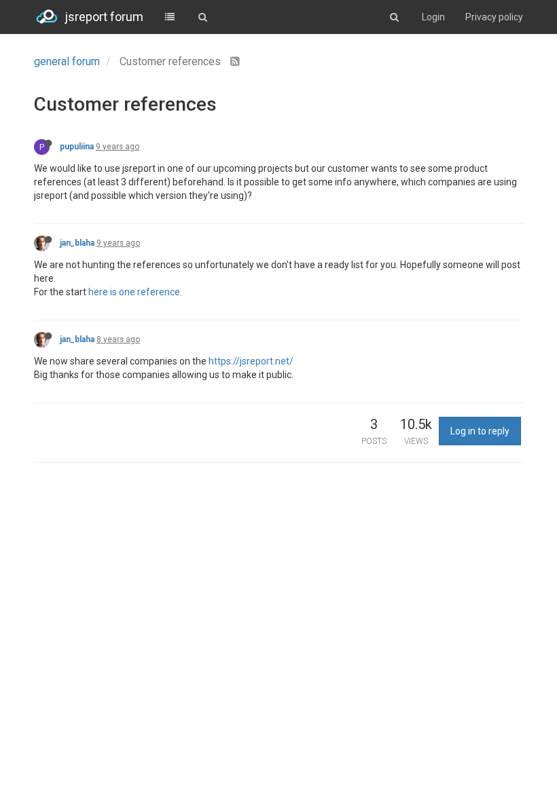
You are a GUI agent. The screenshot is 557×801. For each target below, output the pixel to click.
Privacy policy (494, 17)
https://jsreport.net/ (251, 361)
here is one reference (134, 291)
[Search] (202, 17)
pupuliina (77, 146)
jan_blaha (77, 243)
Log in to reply (479, 431)
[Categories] (170, 17)
